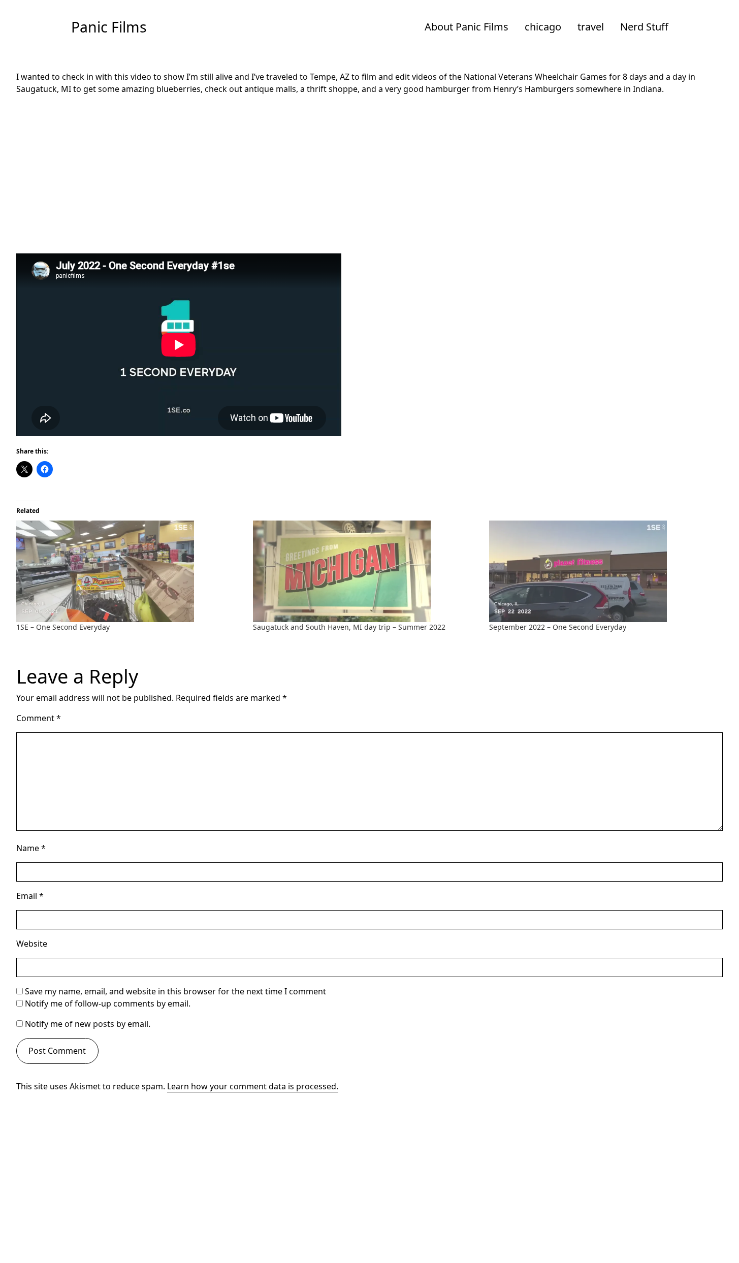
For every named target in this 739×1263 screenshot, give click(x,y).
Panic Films (109, 27)
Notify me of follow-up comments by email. (107, 1003)
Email (30, 895)
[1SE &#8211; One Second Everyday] (129, 571)
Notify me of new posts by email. (87, 1023)
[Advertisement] (369, 174)
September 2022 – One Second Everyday (557, 627)
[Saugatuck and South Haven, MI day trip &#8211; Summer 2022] (366, 571)
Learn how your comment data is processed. (252, 1086)
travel (590, 27)
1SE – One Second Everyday (63, 627)
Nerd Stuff (644, 27)
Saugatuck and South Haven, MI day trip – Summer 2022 (349, 627)
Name (31, 848)
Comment (38, 718)
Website (31, 943)
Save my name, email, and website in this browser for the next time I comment (175, 991)
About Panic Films (466, 27)
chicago (543, 27)
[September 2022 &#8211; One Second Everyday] (602, 571)
